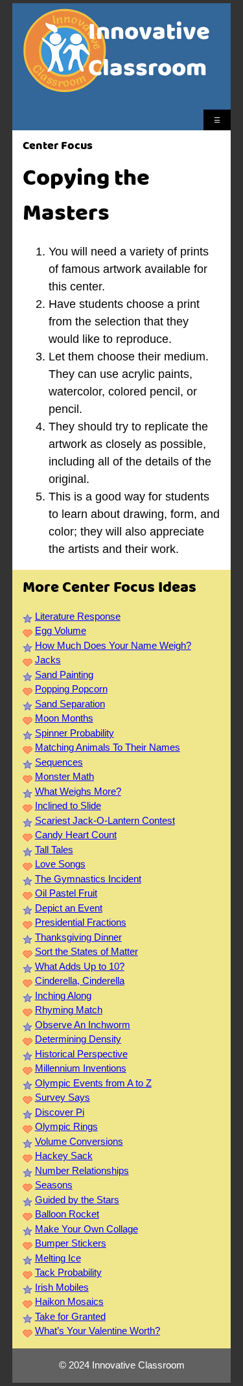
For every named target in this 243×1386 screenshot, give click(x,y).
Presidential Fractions (80, 922)
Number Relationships (82, 1170)
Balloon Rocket (67, 1213)
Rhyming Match (68, 1009)
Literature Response (78, 616)
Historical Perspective (81, 1053)
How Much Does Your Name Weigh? (113, 645)
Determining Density (78, 1038)
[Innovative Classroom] (65, 85)
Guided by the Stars (77, 1199)
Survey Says (62, 1097)
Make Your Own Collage (86, 1228)
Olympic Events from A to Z (93, 1082)
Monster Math (64, 776)
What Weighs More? (78, 791)
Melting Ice (58, 1257)
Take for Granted (70, 1316)
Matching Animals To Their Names (107, 747)
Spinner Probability (74, 732)
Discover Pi (59, 1112)
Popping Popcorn (71, 688)
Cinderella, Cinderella (79, 980)
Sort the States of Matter (86, 951)
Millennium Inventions (80, 1068)
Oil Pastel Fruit (66, 893)
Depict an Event (68, 907)
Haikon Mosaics (69, 1301)
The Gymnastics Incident (88, 878)
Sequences (59, 762)
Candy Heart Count (76, 834)
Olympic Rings (66, 1126)
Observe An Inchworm (82, 1024)
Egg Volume (60, 630)
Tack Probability (68, 1272)
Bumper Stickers (70, 1243)
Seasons (54, 1184)
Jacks (48, 659)
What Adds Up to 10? (79, 966)
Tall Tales (54, 849)
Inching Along (63, 995)
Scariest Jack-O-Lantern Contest (105, 820)
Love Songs (60, 863)
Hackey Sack (64, 1155)
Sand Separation (70, 703)
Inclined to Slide (68, 805)
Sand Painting (64, 674)
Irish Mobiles (62, 1287)
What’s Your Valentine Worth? (97, 1330)
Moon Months (64, 717)
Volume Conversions (79, 1141)
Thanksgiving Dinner (78, 937)
